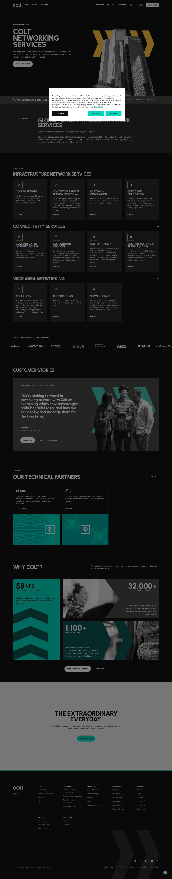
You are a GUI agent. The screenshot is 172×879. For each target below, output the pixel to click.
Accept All (113, 113)
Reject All (95, 113)
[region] (87, 104)
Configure (60, 113)
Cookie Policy (99, 107)
